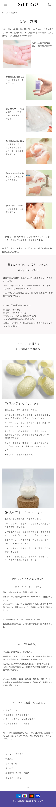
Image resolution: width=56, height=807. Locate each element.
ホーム (4, 13)
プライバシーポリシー (15, 777)
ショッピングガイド (14, 754)
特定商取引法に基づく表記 (17, 773)
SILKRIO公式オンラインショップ (31, 801)
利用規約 (9, 758)
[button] (5, 4)
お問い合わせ (11, 763)
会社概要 (9, 768)
